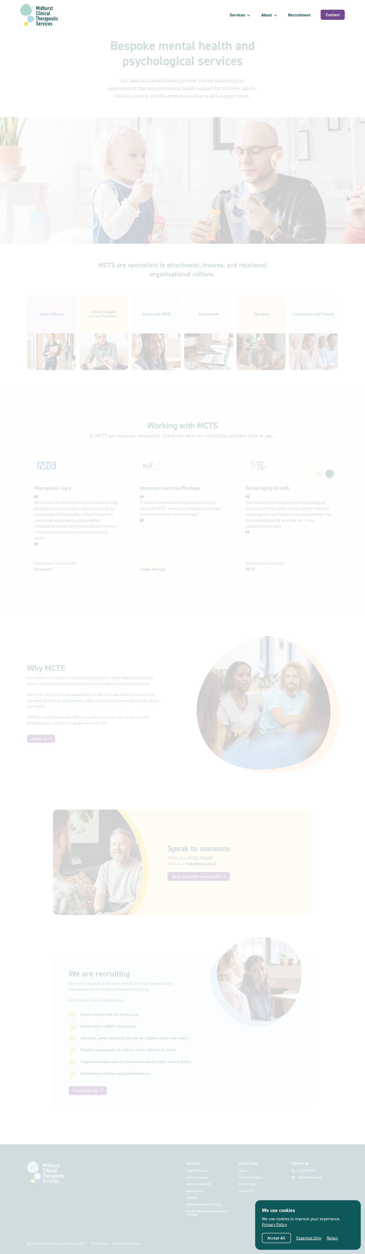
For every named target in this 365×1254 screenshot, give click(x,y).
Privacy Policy (274, 1224)
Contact (333, 14)
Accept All (276, 1238)
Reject (332, 1238)
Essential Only (308, 1238)
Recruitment (299, 15)
